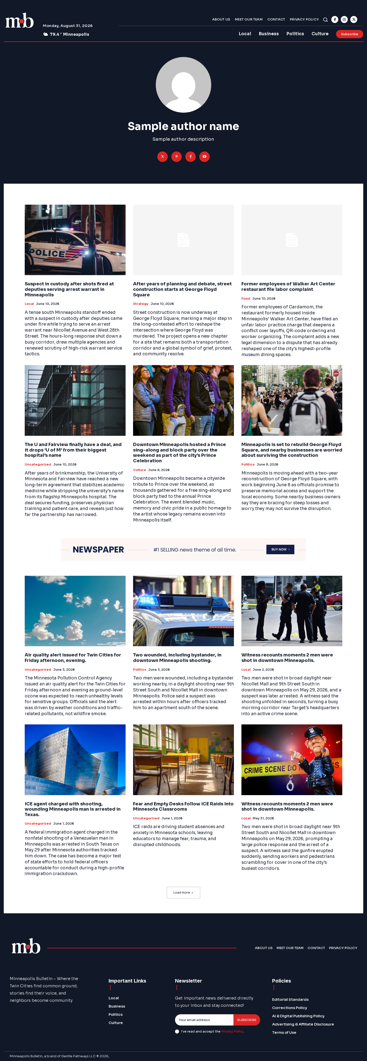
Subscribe (246, 1020)
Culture (139, 470)
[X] (353, 19)
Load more (182, 892)
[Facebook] (334, 19)
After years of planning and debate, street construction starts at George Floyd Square (182, 289)
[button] (325, 19)
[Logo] (19, 21)
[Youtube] (204, 156)
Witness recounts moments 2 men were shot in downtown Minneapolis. (287, 657)
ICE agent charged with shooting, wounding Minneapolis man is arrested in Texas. (73, 809)
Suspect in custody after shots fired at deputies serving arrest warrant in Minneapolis (69, 289)
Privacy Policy (232, 1031)
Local (29, 304)
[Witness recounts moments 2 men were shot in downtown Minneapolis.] (291, 611)
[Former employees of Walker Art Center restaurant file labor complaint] (291, 240)
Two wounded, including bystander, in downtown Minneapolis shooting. (177, 657)
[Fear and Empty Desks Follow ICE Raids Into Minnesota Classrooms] (183, 759)
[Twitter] (162, 156)
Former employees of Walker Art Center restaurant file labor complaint (288, 286)
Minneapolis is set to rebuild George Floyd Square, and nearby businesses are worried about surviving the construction (291, 450)
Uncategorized (38, 465)
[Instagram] (344, 19)
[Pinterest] (176, 156)
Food (245, 299)
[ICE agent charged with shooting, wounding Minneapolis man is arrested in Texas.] (75, 759)
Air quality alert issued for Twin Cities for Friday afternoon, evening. (73, 657)
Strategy (141, 304)
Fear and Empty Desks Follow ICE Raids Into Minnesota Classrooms (183, 806)
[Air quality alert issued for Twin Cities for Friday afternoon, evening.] (75, 611)
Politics (248, 465)
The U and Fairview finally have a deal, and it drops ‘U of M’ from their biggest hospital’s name (73, 450)
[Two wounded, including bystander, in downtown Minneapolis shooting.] (183, 611)
